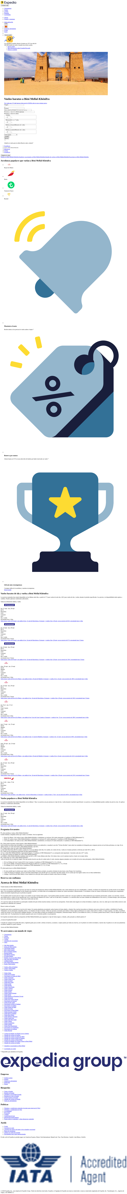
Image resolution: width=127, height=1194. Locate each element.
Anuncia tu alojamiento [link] (10, 1081)
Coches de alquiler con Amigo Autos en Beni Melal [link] (18, 1041)
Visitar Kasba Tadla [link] (9, 1002)
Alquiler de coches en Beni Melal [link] (13, 1040)
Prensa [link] (6, 1084)
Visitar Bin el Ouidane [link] (10, 1013)
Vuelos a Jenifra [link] (8, 970)
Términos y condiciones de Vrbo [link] (13, 1109)
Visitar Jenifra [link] (8, 991)
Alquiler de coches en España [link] (12, 1099)
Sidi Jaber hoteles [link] (9, 945)
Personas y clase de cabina (11, 112)
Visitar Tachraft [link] (8, 981)
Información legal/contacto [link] (11, 1117)
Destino (6, 108)
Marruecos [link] (7, 149)
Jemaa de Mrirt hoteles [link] (10, 947)
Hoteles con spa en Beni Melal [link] (12, 958)
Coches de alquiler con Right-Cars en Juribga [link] (16, 1033)
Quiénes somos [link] (8, 1078)
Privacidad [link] (7, 1113)
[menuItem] (9, 157)
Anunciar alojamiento (10, 28)
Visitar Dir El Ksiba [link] (9, 974)
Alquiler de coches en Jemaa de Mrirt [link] (14, 1036)
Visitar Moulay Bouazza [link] (10, 1016)
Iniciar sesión (8, 35)
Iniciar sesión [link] (7, 590)
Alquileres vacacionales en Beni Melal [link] (14, 1046)
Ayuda (6, 30)
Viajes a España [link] (8, 1091)
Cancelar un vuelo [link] (9, 1128)
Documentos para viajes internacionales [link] (15, 1134)
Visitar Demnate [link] (8, 998)
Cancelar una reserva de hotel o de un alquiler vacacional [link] (19, 1129)
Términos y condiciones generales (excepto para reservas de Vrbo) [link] (22, 1108)
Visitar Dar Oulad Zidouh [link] (11, 999)
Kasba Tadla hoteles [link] (9, 964)
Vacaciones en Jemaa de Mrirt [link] (12, 976)
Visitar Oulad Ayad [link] (9, 979)
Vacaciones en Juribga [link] (10, 1005)
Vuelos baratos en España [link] (11, 1097)
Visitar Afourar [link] (8, 990)
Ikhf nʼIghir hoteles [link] (9, 950)
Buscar (6, 138)
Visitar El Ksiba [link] (8, 1009)
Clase (5, 134)
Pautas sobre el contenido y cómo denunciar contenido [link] (19, 1119)
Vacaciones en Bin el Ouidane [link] (12, 1004)
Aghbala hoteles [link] (8, 961)
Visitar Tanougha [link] (8, 977)
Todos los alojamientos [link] (10, 1101)
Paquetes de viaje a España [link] (11, 1096)
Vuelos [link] (6, 150)
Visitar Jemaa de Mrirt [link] (10, 1007)
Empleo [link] (6, 1079)
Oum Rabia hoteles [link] (9, 948)
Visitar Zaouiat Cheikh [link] (10, 1012)
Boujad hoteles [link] (8, 953)
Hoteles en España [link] (9, 1093)
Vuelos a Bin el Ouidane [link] (11, 967)
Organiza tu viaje (5, 155)
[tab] (7, 934)
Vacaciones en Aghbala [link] (10, 1029)
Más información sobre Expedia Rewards (19, 48)
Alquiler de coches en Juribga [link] (12, 1035)
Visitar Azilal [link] (7, 984)
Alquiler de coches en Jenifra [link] (12, 1043)
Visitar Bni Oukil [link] (8, 982)
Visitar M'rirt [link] (7, 995)
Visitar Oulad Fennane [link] (10, 993)
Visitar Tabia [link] (7, 973)
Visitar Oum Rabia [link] (9, 987)
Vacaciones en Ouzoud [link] (10, 1001)
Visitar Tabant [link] (8, 1021)
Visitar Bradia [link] (8, 985)
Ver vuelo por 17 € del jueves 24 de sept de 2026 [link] (25, 103)
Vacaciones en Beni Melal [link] (11, 1010)
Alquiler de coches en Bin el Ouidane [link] (14, 1038)
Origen (6, 105)
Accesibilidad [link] (8, 1111)
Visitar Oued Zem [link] (9, 1018)
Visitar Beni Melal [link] (9, 1015)
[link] (18, 8)
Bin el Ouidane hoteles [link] (10, 951)
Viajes (6, 32)
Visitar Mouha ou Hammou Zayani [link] (13, 996)
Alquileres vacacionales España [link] (12, 1094)
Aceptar (7, 136)
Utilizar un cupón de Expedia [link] (12, 1132)
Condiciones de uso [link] (9, 1116)
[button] (63, 878)
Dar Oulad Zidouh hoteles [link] (11, 962)
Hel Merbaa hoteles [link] (9, 954)
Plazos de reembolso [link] (9, 1131)
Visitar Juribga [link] (8, 1024)
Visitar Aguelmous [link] (9, 1023)
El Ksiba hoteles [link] (8, 956)
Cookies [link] (6, 1114)
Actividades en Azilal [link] (10, 1049)
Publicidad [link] (7, 1082)
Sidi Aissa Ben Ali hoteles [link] (11, 959)
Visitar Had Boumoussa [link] (10, 1026)
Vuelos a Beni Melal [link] (9, 968)
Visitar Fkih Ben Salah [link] (10, 1019)
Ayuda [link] (6, 1126)
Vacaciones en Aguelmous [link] (11, 1027)
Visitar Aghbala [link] (8, 988)
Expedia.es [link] (7, 146)
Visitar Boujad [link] (8, 1030)
